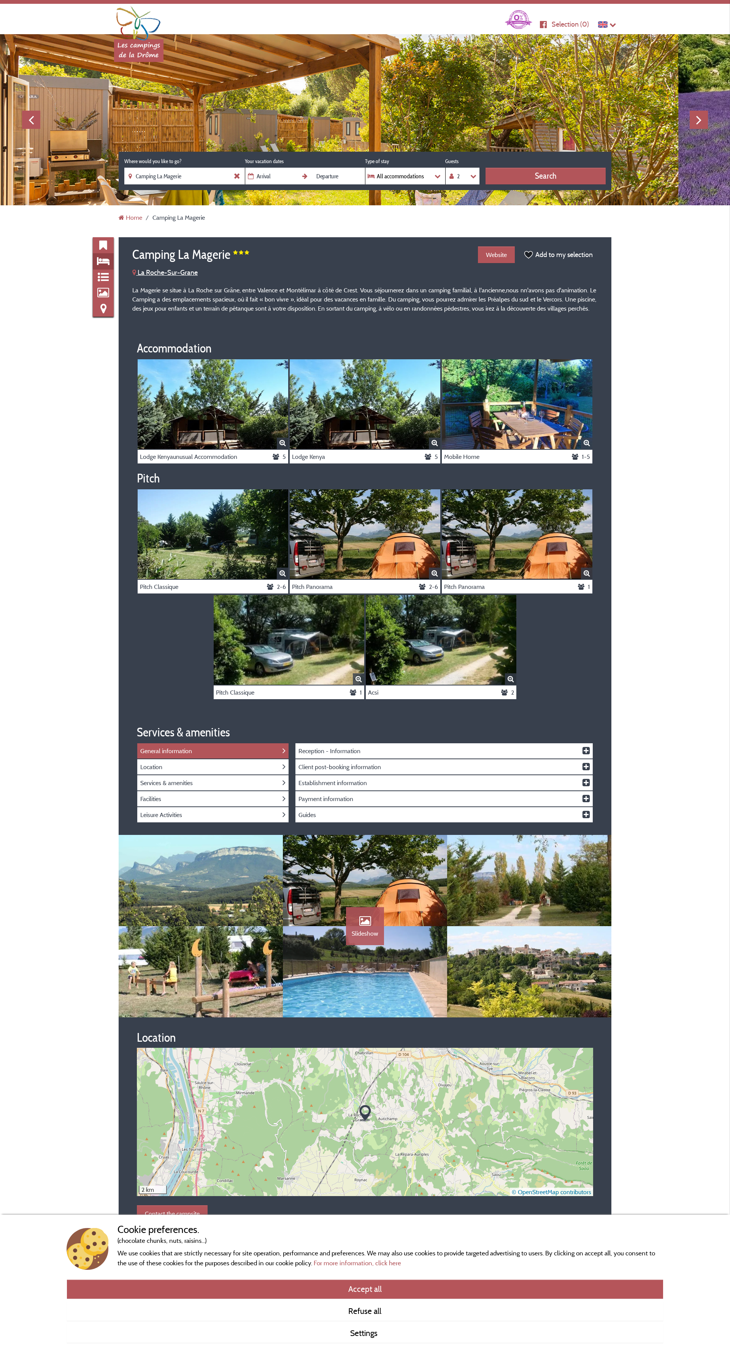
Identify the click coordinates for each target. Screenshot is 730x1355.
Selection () (570, 24)
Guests (452, 161)
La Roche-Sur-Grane (167, 272)
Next (699, 120)
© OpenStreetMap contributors (551, 1192)
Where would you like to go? (152, 161)
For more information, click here (357, 1263)
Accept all (365, 1289)
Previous (31, 120)
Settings (364, 1333)
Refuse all (364, 1311)
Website (496, 255)
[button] (365, 1113)
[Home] (138, 21)
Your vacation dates (264, 161)
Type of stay (377, 161)
